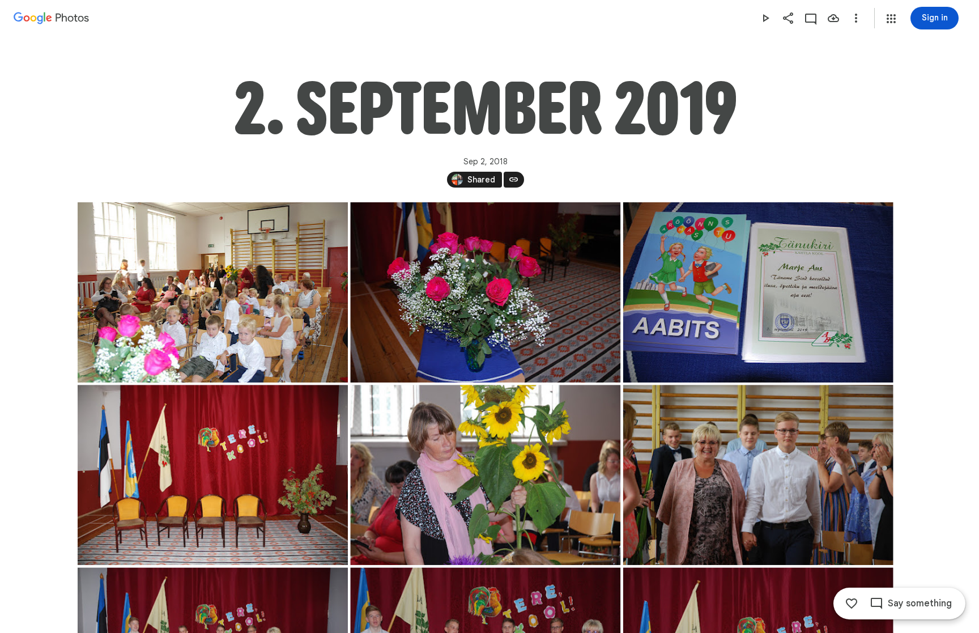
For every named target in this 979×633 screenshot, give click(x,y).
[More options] (856, 18)
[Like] (851, 603)
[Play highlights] (765, 18)
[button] (891, 18)
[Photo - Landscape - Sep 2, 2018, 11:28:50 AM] (213, 475)
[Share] (788, 18)
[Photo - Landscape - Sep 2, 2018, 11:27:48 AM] (213, 292)
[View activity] (810, 18)
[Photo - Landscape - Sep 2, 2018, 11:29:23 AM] (485, 475)
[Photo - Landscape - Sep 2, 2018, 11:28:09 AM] (758, 292)
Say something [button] (920, 603)
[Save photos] (833, 18)
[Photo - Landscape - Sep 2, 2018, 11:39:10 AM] (758, 475)
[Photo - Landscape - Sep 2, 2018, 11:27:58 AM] (485, 292)
